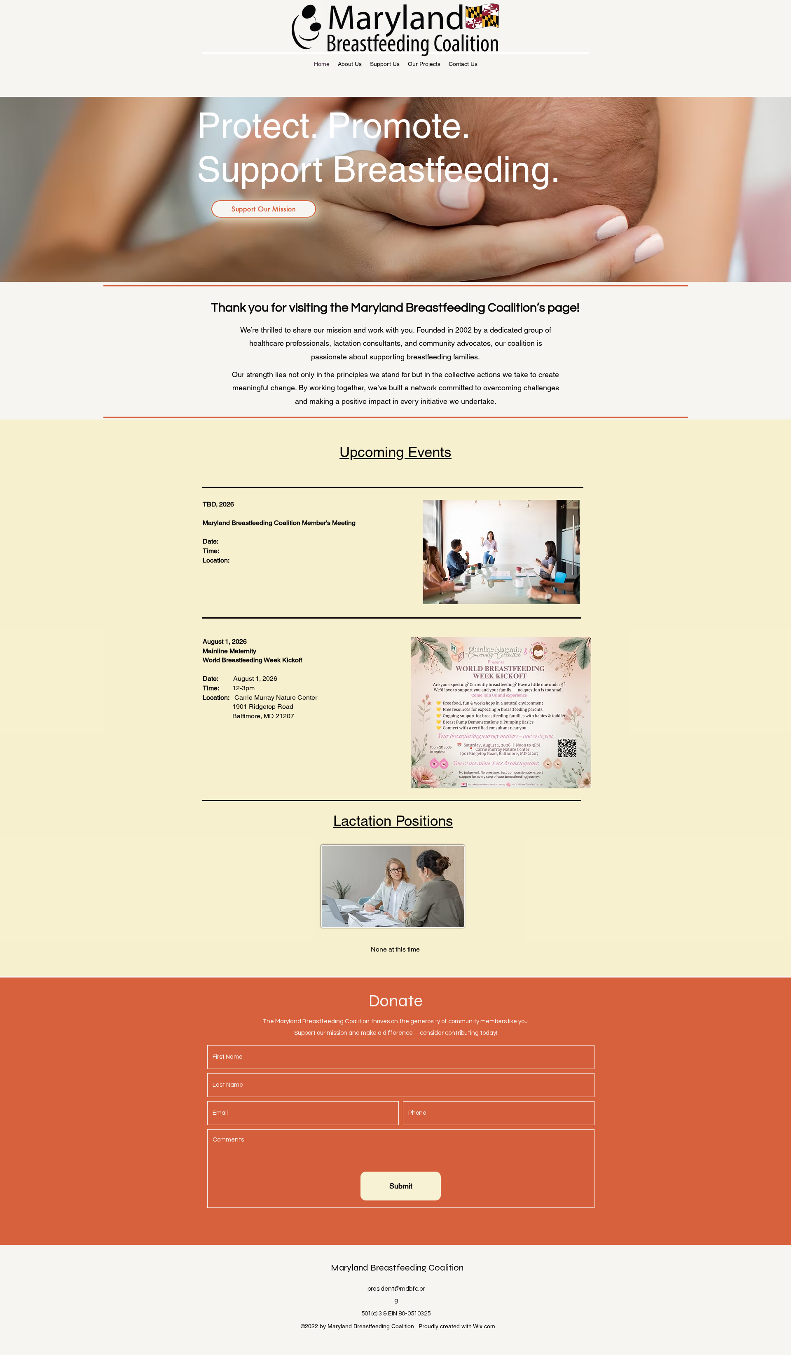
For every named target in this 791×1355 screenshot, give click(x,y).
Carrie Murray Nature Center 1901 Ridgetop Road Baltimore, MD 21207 (260, 707)
